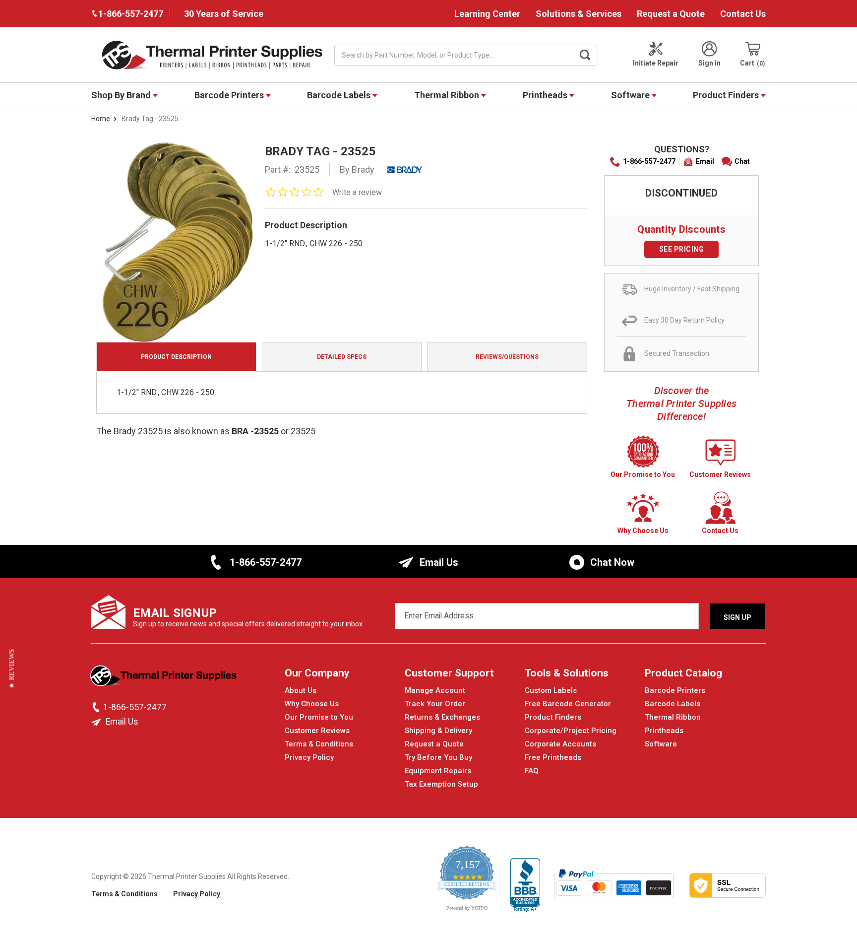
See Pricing (681, 249)
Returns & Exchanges (442, 717)
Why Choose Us (312, 703)
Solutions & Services (578, 13)
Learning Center (487, 13)
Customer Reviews (317, 730)
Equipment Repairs (438, 770)
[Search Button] (585, 55)
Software (631, 95)
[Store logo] (164, 678)
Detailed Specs (342, 356)
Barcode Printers (230, 95)
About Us (300, 690)
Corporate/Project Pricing (570, 730)
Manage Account (435, 690)
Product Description (176, 356)
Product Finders (727, 95)
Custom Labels (551, 690)
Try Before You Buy (438, 757)
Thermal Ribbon (447, 95)
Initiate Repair (655, 63)
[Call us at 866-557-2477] (97, 707)
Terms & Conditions (319, 743)
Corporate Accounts (560, 743)
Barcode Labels (339, 95)
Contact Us (743, 13)
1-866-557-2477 (649, 161)
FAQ (532, 770)
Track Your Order (435, 703)
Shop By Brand (122, 95)
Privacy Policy (309, 757)
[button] (11, 669)
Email (705, 161)
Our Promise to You (319, 717)
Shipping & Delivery (438, 730)
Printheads (546, 95)
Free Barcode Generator (568, 703)
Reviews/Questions (507, 356)
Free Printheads (553, 757)
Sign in (709, 63)
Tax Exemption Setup (441, 784)
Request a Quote (671, 13)
